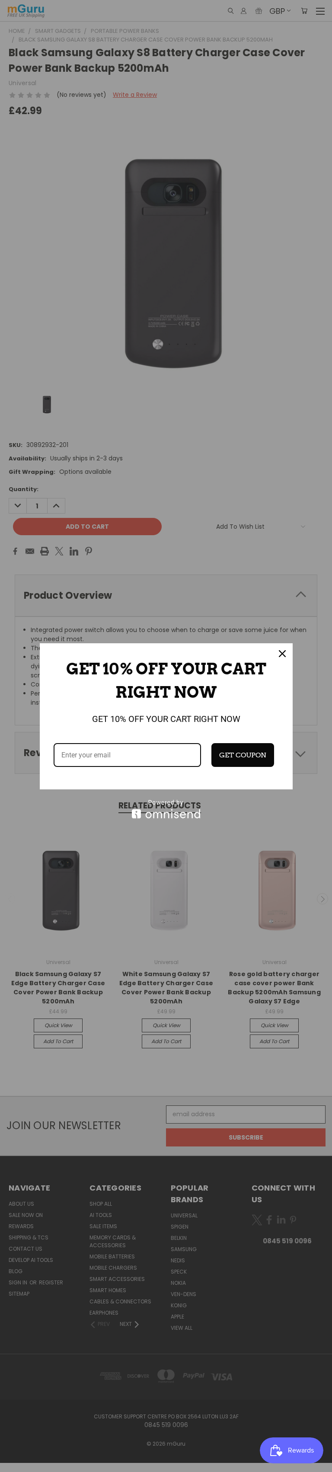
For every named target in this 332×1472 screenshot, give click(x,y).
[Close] (282, 653)
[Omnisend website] (166, 809)
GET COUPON (242, 755)
